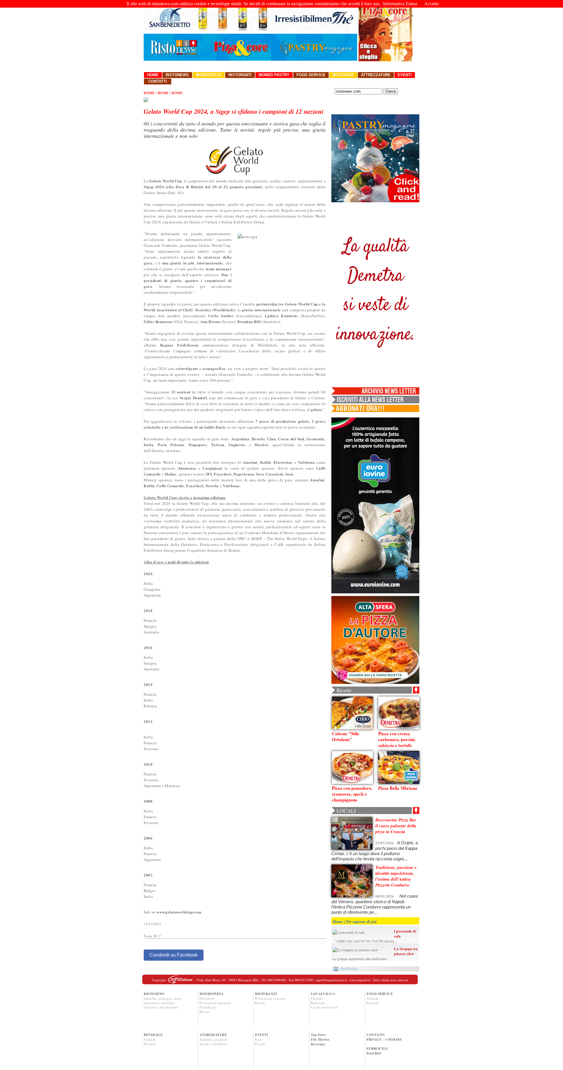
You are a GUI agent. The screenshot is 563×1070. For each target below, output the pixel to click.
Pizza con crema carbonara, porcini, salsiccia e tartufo (397, 739)
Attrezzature (376, 75)
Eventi (405, 75)
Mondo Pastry (274, 75)
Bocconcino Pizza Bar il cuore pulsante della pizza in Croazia (395, 826)
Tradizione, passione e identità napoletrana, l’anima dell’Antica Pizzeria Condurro (396, 876)
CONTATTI (375, 1034)
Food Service (310, 75)
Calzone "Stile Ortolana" (345, 736)
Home (153, 75)
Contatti (157, 81)
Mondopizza (208, 75)
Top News (318, 1034)
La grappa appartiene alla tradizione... (361, 958)
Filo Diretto (320, 1039)
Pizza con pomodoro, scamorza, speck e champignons (352, 794)
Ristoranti (240, 75)
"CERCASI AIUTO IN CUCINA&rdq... (365, 941)
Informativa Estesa (400, 3)
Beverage (343, 75)
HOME (149, 93)
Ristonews (177, 75)
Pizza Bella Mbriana (397, 788)
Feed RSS (374, 1053)
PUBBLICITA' (378, 1048)
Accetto (431, 3)
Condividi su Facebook (174, 954)
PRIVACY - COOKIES (384, 1039)
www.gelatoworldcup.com (178, 912)
